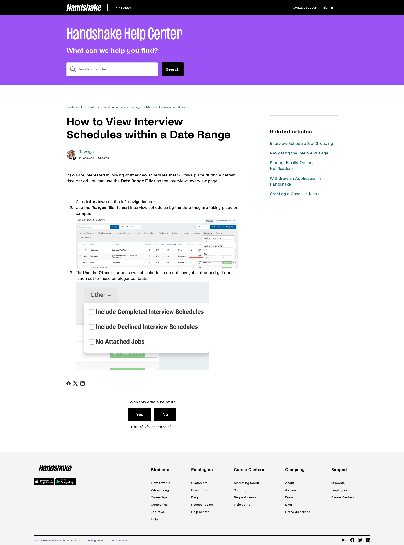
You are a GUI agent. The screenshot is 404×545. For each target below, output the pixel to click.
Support (339, 470)
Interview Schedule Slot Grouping (301, 143)
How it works (160, 483)
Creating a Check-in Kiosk (294, 194)
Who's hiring (160, 490)
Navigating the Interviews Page (299, 153)
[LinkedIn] (82, 383)
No (165, 414)
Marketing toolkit (246, 483)
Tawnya (86, 152)
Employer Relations (142, 107)
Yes (139, 414)
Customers (199, 483)
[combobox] (112, 69)
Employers (202, 470)
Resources (199, 490)
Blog (194, 497)
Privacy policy (96, 540)
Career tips (159, 497)
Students (160, 470)
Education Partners (113, 107)
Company (295, 470)
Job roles (158, 512)
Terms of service (118, 540)
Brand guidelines (297, 512)
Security (240, 490)
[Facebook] (68, 383)
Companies (159, 504)
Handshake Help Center (81, 107)
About (289, 483)
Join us (290, 490)
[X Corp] (75, 383)
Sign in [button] (328, 7)
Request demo (202, 504)
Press (289, 497)
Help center (160, 519)
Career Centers (249, 470)
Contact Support (305, 7)
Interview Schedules (172, 107)
